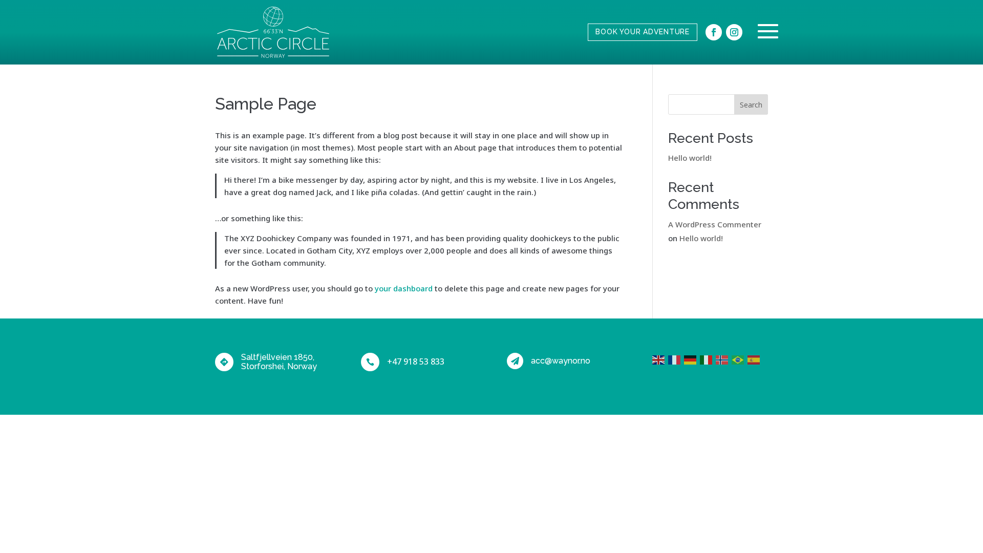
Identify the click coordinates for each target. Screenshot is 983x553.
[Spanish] (755, 359)
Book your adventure (642, 32)
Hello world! (690, 158)
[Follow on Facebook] (714, 32)
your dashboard (404, 288)
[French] (676, 359)
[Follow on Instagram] (734, 32)
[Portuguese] (739, 359)
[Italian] (708, 359)
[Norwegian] (724, 359)
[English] (660, 359)
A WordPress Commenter (714, 224)
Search (751, 105)
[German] (692, 359)
